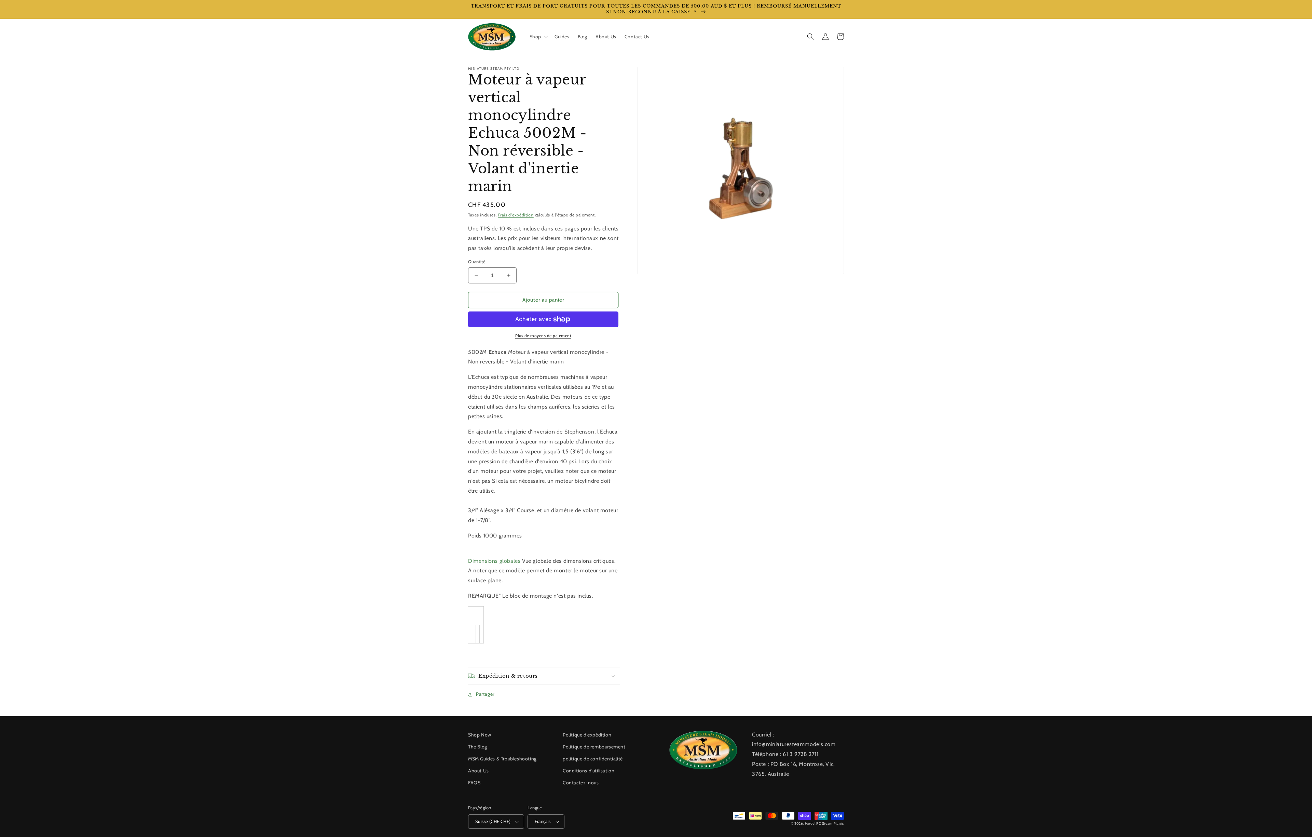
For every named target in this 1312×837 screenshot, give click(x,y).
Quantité (477, 261)
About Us (478, 771)
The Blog (477, 747)
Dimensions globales (494, 561)
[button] (537, 36)
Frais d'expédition (516, 214)
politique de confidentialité (593, 759)
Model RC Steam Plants (824, 823)
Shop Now (479, 735)
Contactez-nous (581, 783)
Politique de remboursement (594, 747)
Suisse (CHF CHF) (492, 821)
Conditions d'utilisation (588, 771)
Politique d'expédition (587, 735)
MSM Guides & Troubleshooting (502, 759)
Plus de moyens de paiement (543, 335)
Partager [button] (485, 694)
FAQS (474, 783)
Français (542, 821)
